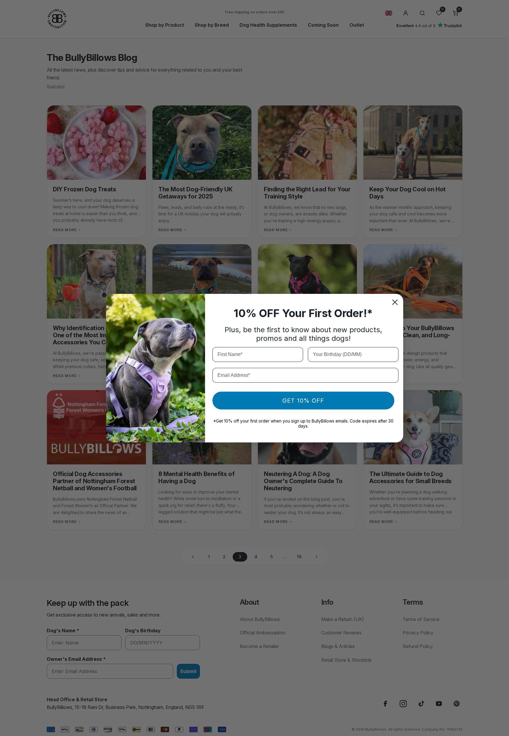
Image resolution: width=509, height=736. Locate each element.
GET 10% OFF (303, 400)
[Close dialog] (395, 302)
